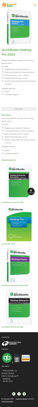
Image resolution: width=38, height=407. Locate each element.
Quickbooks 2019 (8, 244)
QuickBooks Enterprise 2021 (12, 202)
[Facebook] (13, 394)
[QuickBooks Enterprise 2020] (19, 306)
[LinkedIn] (24, 394)
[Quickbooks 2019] (19, 223)
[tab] (19, 109)
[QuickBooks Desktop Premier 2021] (19, 265)
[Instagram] (19, 394)
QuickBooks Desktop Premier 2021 (15, 285)
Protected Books (21, 399)
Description (19, 109)
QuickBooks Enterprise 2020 (12, 327)
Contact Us (6, 379)
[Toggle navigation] (34, 4)
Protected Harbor (7, 402)
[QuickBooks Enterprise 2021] (19, 182)
